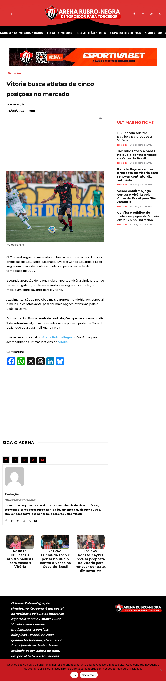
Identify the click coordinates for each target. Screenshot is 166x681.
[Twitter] (160, 14)
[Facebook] (134, 14)
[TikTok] (151, 14)
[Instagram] (142, 14)
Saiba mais (89, 675)
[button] (12, 14)
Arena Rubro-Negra (57, 337)
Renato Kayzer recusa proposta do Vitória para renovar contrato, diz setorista (91, 563)
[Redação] (14, 476)
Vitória (63, 342)
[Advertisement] (53, 137)
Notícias (15, 73)
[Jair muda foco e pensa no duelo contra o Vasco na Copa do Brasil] (55, 542)
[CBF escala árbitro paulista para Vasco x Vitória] (20, 542)
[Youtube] (42, 459)
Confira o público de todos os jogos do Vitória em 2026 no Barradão (138, 216)
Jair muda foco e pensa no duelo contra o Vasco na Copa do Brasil (55, 561)
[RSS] (23, 519)
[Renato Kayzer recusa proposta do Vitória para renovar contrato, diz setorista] (91, 542)
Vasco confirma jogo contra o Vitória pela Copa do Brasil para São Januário (136, 196)
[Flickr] (12, 519)
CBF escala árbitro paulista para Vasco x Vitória (20, 561)
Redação (19, 104)
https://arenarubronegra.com (20, 499)
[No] (161, 670)
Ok (74, 675)
